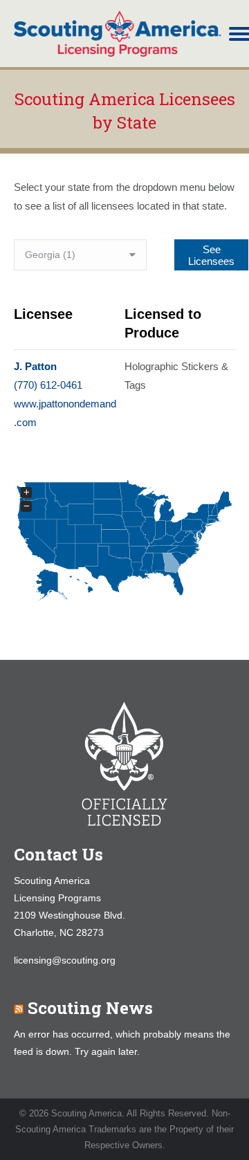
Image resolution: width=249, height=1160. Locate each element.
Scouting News (90, 1007)
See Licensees (211, 255)
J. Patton (35, 366)
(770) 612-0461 (48, 385)
